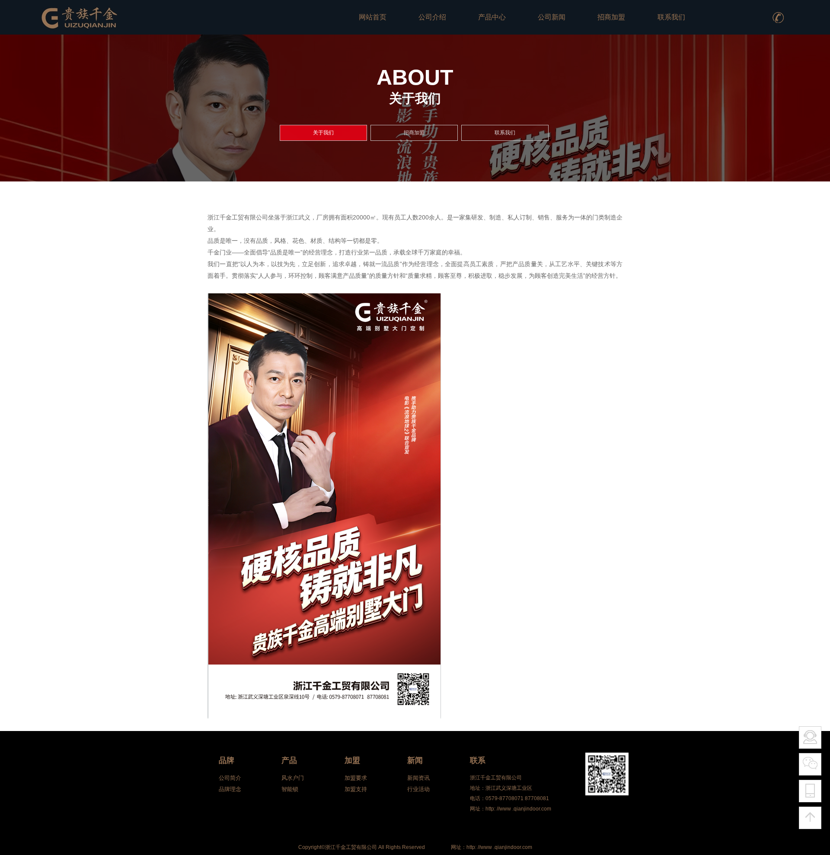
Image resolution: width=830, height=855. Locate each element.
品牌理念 (230, 789)
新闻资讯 (418, 778)
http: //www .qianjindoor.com (499, 847)
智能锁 (289, 789)
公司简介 (230, 778)
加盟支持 (356, 789)
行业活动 (418, 789)
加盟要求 (356, 778)
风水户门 (292, 778)
